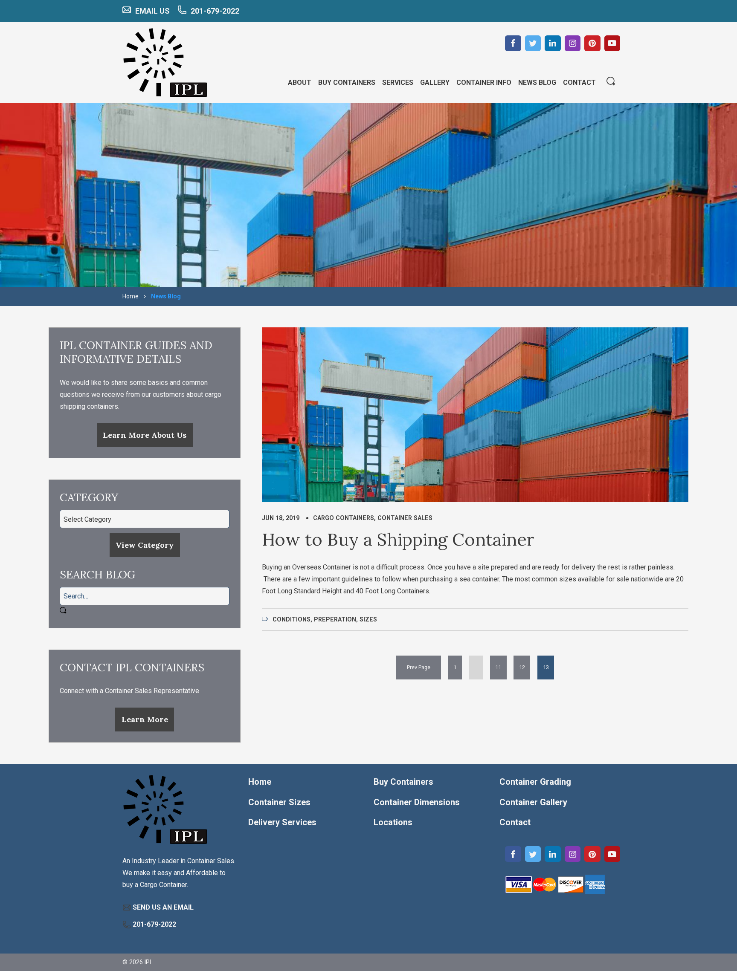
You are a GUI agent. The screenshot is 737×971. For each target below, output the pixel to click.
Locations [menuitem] (393, 822)
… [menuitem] (476, 667)
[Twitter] (533, 43)
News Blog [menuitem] (537, 82)
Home (130, 296)
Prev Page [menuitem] (418, 667)
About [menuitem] (299, 82)
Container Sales (404, 517)
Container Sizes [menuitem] (279, 802)
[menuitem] (418, 667)
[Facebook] (513, 43)
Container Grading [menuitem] (535, 782)
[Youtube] (612, 43)
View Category (145, 545)
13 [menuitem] (546, 667)
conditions (291, 619)
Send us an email (163, 907)
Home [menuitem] (259, 782)
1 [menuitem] (454, 667)
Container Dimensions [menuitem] (417, 802)
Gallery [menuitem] (435, 82)
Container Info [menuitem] (483, 82)
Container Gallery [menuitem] (533, 802)
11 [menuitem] (498, 667)
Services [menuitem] (397, 82)
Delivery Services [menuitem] (282, 822)
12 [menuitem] (522, 667)
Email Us (152, 10)
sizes (368, 619)
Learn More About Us (144, 435)
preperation (335, 619)
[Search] (610, 82)
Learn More (145, 719)
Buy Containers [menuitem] (346, 82)
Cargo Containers (343, 517)
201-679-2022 (215, 10)
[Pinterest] (592, 43)
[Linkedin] (553, 43)
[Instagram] (573, 43)
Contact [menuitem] (579, 82)
